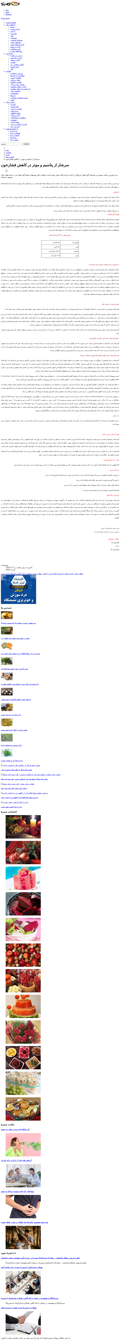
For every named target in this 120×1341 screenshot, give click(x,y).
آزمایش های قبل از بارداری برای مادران (16, 1160)
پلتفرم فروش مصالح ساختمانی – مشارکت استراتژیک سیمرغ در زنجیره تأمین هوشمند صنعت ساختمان (40, 1258)
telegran (8, 14)
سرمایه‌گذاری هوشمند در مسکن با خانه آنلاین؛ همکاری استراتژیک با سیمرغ (29, 1298)
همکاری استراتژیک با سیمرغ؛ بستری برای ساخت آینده (21, 1267)
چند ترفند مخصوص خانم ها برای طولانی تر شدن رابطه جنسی (24, 1222)
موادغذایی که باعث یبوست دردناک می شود (17, 1191)
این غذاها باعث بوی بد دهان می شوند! (15, 1129)
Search (26, 144)
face (7, 10)
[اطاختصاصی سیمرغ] (60, 827)
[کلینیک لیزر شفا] (18, 603)
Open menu (5, 18)
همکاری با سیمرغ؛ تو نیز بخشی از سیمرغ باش (18, 1308)
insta (7, 12)
